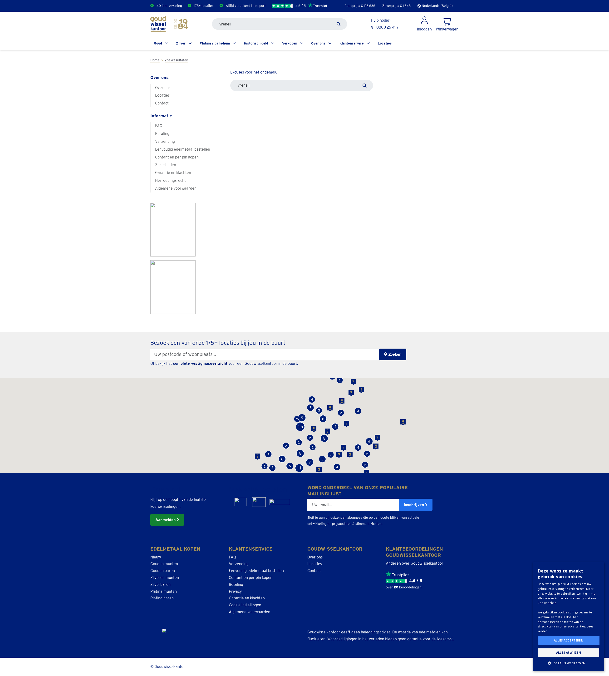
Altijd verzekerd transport (246, 6)
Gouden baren (162, 570)
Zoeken (394, 354)
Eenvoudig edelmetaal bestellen (182, 149)
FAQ (158, 125)
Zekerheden (165, 165)
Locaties (385, 43)
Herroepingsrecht (170, 180)
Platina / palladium (215, 43)
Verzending (165, 141)
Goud (158, 43)
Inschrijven (414, 505)
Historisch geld (256, 43)
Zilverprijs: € (396, 6)
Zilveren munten (164, 577)
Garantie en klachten (173, 172)
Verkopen (289, 43)
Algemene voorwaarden (175, 188)
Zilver (181, 43)
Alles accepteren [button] (568, 640)
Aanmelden (166, 520)
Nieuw (155, 557)
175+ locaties (204, 6)
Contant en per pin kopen (177, 157)
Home (155, 60)
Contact (162, 103)
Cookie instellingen (245, 605)
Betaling (162, 133)
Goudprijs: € (359, 6)
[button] (289, 466)
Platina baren (162, 598)
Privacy (235, 591)
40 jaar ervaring (169, 6)
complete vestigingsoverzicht (200, 363)
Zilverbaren (160, 584)
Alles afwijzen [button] (568, 653)
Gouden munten (164, 564)
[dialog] (568, 616)
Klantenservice (351, 43)
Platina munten (163, 591)
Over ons (318, 43)
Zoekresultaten (176, 60)
